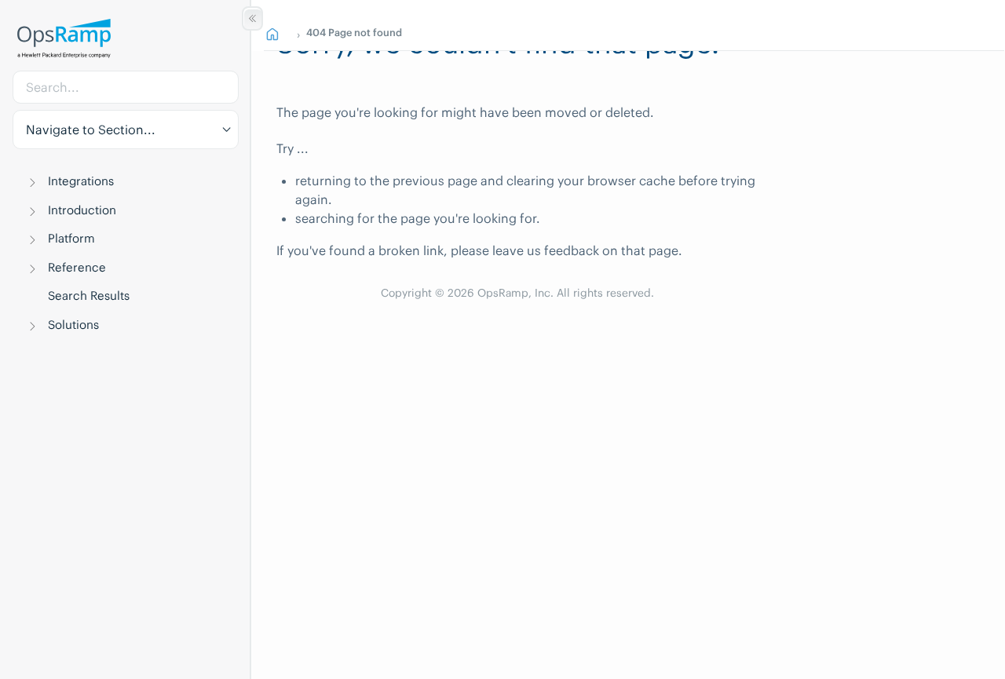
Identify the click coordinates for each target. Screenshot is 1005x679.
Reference (77, 267)
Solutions (73, 324)
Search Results (89, 295)
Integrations (81, 180)
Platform (71, 238)
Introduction (82, 210)
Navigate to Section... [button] (90, 129)
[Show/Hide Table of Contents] (252, 18)
